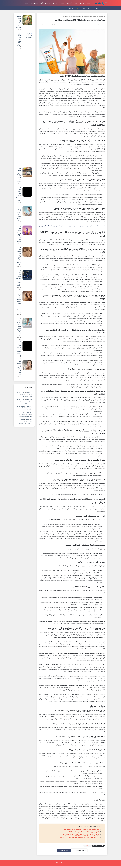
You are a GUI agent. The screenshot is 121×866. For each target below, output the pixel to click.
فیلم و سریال (72, 8)
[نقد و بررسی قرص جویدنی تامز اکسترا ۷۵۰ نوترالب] (27, 172)
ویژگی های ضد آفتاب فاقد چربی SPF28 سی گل (19, 39)
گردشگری (81, 3)
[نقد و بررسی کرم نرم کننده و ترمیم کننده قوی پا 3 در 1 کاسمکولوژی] (27, 323)
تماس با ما (59, 8)
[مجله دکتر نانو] (101, 3)
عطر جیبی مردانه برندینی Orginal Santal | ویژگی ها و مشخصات (78, 837)
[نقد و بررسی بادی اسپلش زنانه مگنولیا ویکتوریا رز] (27, 346)
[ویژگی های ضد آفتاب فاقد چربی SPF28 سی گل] (27, 99)
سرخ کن (55, 3)
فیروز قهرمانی (29, 412)
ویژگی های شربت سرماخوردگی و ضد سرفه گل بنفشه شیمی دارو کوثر (18, 234)
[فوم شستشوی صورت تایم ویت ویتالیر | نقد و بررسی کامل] (27, 365)
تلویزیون (62, 3)
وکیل (75, 3)
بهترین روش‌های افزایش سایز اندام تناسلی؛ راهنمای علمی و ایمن (24, 394)
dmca (53, 8)
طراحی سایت (34, 3)
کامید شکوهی (29, 419)
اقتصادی (90, 8)
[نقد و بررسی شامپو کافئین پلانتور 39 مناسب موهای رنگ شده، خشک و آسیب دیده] (27, 296)
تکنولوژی (84, 8)
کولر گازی (69, 3)
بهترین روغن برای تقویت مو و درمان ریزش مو (18, 21)
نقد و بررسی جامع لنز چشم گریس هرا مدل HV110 (83, 832)
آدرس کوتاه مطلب (63, 850)
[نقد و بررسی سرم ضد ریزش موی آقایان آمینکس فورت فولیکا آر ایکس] (27, 252)
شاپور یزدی (29, 406)
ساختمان (47, 3)
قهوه (41, 3)
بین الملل (96, 8)
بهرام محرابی (29, 399)
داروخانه (89, 3)
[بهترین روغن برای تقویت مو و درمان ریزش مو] (27, 20)
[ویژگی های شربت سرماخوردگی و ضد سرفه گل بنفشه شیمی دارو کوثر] (27, 230)
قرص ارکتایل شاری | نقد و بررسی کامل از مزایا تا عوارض (81, 829)
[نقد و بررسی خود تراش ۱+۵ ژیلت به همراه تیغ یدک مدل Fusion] (27, 275)
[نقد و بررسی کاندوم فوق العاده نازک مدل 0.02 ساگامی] (27, 192)
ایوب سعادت (29, 392)
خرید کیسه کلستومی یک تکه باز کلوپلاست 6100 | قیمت (81, 835)
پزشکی (78, 8)
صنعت (26, 3)
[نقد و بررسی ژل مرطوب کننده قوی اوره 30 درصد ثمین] (27, 211)
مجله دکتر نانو (103, 8)
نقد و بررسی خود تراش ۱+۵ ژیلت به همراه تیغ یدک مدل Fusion (18, 278)
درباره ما (65, 8)
